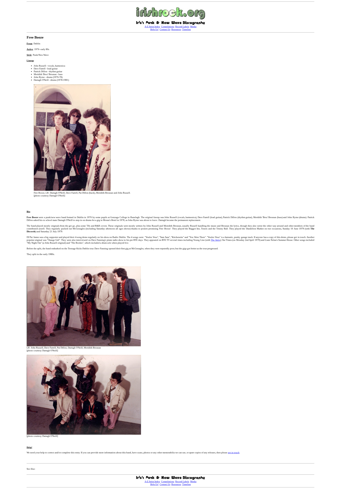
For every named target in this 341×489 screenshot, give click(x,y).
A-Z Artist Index (152, 26)
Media (193, 26)
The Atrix (215, 240)
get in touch (233, 452)
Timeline (186, 29)
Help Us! (154, 29)
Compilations (167, 26)
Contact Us (165, 29)
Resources (176, 29)
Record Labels (182, 26)
